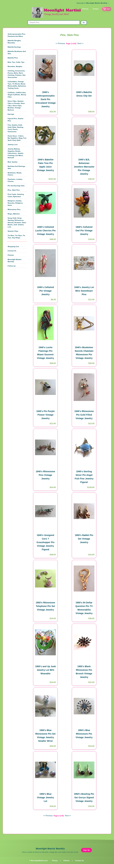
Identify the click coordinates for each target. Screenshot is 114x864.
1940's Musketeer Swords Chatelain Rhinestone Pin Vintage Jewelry (84, 352)
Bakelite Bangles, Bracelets (14, 42)
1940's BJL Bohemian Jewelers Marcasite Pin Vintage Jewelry (84, 166)
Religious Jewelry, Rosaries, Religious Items (15, 203)
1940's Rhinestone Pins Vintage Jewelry (45, 475)
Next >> (80, 43)
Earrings (11, 114)
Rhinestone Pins (14, 209)
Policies (85, 9)
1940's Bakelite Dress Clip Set (84, 94)
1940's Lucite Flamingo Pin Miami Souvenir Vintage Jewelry (45, 352)
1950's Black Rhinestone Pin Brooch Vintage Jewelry (84, 671)
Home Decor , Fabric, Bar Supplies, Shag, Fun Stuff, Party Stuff (17, 138)
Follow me (12, 266)
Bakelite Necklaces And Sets (17, 52)
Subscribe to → (93, 3)
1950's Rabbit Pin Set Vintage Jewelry (84, 539)
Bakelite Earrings (14, 47)
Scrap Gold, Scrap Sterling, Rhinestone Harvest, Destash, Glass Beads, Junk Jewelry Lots (17, 222)
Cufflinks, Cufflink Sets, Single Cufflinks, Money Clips (17, 95)
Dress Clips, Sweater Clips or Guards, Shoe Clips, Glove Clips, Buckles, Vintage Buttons (16, 105)
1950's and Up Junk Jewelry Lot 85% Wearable (45, 670)
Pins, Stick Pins (14, 190)
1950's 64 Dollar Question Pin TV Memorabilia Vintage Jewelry (84, 607)
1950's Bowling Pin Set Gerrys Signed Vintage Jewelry (84, 797)
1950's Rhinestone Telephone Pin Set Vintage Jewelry (45, 606)
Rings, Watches (14, 214)
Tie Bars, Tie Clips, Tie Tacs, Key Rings (16, 237)
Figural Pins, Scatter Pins (15, 120)
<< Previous (60, 43)
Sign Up (86, 850)
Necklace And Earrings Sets (16, 167)
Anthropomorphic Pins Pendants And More (16, 35)
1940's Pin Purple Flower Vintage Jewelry (45, 415)
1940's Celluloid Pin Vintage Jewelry (45, 291)
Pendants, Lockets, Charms (15, 180)
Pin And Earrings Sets (16, 186)
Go (84, 22)
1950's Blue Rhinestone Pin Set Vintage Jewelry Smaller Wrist (45, 735)
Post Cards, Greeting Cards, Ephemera (16, 195)
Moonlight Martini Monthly (14, 261)
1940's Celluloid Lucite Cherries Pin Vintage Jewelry (45, 230)
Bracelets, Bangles (15, 66)
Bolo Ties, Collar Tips (16, 62)
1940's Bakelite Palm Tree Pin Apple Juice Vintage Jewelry (45, 165)
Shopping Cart (13, 246)
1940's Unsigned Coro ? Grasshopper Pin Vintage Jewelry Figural (45, 542)
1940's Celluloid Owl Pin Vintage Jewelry (84, 230)
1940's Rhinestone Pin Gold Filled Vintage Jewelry (84, 415)
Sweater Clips (13, 231)
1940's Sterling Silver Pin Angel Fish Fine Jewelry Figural (84, 476)
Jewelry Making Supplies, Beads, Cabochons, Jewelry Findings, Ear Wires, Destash (15, 153)
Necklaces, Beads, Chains (15, 174)
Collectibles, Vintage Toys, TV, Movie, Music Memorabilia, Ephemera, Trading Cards (17, 85)
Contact (96, 9)
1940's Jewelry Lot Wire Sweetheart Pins (84, 291)
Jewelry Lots (13, 144)
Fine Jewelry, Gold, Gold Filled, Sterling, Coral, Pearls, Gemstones (16, 128)
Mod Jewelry (12, 162)
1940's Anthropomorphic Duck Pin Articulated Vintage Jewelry (45, 99)
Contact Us (12, 251)
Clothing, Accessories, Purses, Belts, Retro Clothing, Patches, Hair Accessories (16, 74)
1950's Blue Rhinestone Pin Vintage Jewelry (84, 734)
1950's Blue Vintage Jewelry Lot (45, 797)
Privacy (55, 860)
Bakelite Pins (13, 58)
